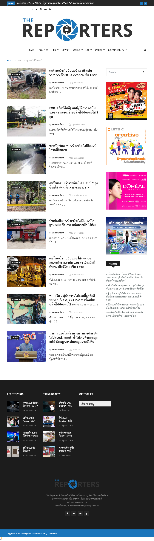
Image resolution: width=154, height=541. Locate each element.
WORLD (76, 50)
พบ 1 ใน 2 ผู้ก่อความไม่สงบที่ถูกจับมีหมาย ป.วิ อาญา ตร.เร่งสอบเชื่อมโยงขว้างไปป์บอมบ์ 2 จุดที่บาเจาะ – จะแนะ (73, 300)
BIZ (55, 50)
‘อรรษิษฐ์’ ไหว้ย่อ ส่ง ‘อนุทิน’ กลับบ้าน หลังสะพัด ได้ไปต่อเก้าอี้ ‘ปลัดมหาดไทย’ (124, 314)
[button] (141, 3)
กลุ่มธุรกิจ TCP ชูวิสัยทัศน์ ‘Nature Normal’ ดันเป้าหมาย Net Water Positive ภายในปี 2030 (124, 296)
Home (31, 50)
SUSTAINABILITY (116, 50)
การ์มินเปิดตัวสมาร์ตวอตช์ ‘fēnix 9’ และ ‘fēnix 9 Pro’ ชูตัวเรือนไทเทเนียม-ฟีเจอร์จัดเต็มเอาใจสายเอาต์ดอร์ (124, 277)
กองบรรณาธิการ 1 (59, 82)
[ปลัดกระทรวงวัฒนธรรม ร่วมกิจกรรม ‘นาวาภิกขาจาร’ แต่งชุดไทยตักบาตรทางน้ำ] (50, 437)
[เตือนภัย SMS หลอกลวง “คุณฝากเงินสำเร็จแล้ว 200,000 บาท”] (50, 407)
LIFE (87, 50)
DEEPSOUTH (16, 74)
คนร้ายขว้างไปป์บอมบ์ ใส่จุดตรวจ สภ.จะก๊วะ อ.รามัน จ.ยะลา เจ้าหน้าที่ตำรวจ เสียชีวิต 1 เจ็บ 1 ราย (72, 262)
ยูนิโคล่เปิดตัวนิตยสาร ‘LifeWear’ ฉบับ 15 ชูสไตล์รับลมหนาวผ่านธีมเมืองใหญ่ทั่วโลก (125, 306)
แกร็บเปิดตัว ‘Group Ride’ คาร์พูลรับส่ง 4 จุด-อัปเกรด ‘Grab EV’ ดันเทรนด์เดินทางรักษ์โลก (55, 3)
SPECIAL (98, 50)
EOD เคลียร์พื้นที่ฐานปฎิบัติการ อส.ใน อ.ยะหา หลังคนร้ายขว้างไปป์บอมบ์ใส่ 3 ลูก (73, 112)
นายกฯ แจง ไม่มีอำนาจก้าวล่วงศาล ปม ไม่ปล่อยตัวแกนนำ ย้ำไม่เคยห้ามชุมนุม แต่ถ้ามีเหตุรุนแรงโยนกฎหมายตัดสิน (73, 337)
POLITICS (43, 50)
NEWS (65, 50)
